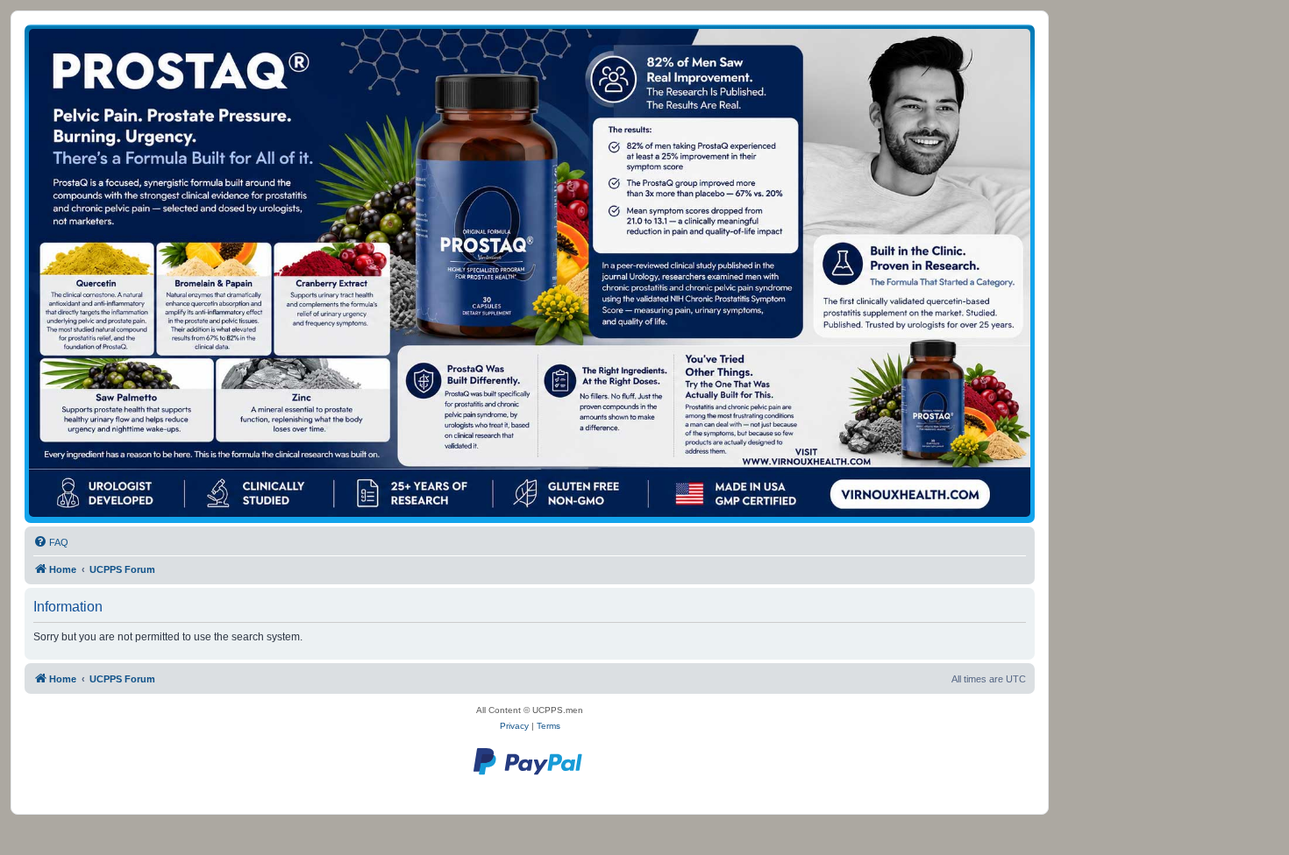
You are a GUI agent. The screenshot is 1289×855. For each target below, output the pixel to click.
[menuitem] (50, 542)
